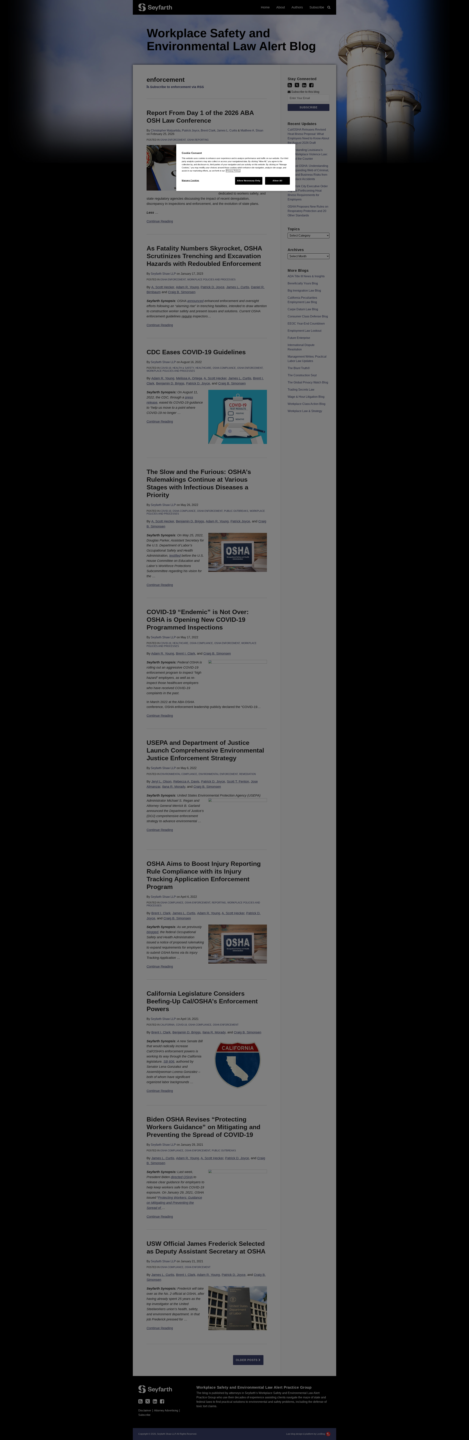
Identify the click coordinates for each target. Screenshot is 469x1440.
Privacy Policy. (233, 171)
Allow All (277, 181)
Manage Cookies (190, 180)
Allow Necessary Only (248, 181)
